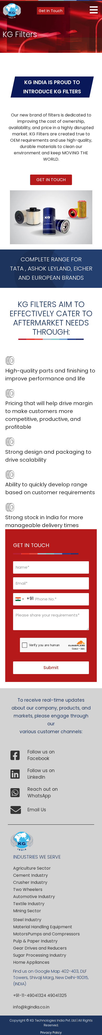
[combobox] (23, 599)
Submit (51, 668)
